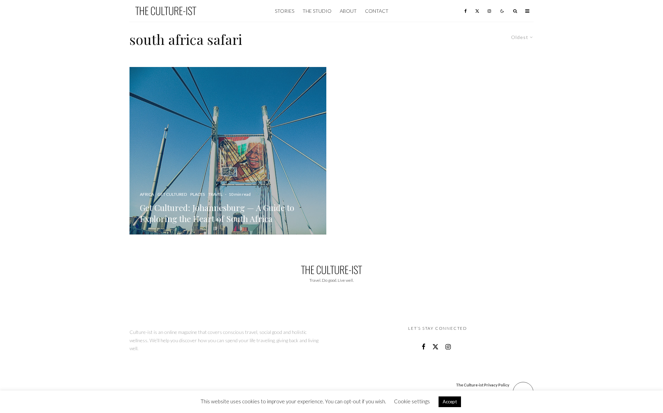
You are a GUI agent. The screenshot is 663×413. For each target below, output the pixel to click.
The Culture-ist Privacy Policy (482, 385)
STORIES (284, 11)
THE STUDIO (317, 11)
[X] (477, 11)
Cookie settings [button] (412, 401)
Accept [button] (450, 401)
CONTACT (376, 11)
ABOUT (348, 11)
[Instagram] (489, 11)
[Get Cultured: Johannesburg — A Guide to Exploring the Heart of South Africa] (227, 150)
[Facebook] (465, 11)
